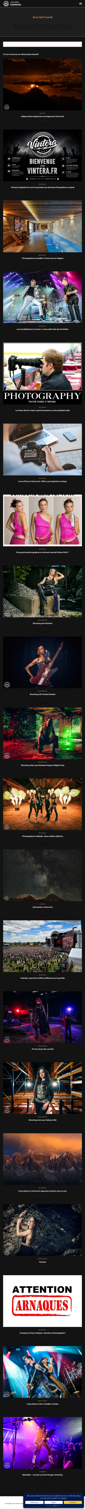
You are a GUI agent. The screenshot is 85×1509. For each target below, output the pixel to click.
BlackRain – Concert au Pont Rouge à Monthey (42, 1475)
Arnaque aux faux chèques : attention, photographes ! (42, 1333)
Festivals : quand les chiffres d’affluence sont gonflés (42, 978)
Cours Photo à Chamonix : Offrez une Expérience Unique (42, 481)
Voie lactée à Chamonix (42, 907)
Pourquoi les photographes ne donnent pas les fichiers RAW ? (42, 552)
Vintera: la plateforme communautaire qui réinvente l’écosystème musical (42, 187)
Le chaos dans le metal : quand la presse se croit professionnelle (42, 410)
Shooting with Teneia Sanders (42, 694)
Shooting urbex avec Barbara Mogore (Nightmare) (42, 765)
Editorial (42, 184)
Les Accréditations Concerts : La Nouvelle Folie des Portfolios (42, 329)
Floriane (42, 1262)
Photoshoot (42, 620)
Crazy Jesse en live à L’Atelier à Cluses (42, 1404)
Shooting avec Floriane (42, 623)
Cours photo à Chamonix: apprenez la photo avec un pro (42, 1191)
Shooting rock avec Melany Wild (42, 1120)
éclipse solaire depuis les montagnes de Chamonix (42, 116)
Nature (42, 113)
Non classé (42, 1401)
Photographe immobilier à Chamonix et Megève (42, 258)
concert (42, 1471)
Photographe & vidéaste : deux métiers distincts (42, 836)
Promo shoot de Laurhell (42, 1049)
